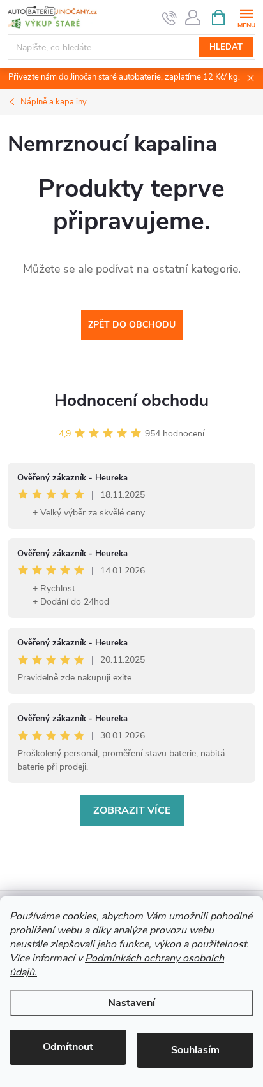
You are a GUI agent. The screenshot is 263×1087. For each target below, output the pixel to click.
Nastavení (131, 1003)
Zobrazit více (131, 810)
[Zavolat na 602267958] (169, 18)
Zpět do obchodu (132, 325)
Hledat (226, 47)
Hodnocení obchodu (131, 400)
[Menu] (246, 17)
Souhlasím (195, 1050)
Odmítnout (68, 1047)
